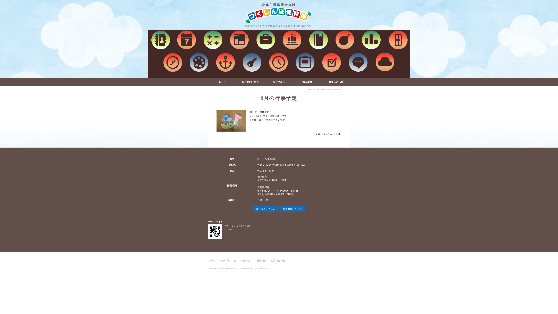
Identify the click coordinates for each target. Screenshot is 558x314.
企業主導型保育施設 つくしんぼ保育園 (235, 268)
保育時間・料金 (250, 82)
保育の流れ (279, 82)
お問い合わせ (336, 82)
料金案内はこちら (292, 209)
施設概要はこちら (265, 209)
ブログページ (320, 90)
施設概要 (307, 82)
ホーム (222, 82)
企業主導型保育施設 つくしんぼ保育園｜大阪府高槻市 (279, 10)
